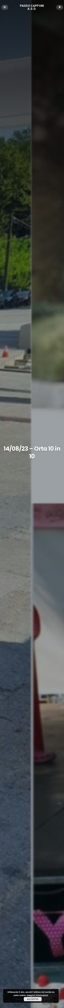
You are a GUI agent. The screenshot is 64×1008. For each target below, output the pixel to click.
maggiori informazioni (37, 995)
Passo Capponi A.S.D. (32, 7)
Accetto (32, 999)
